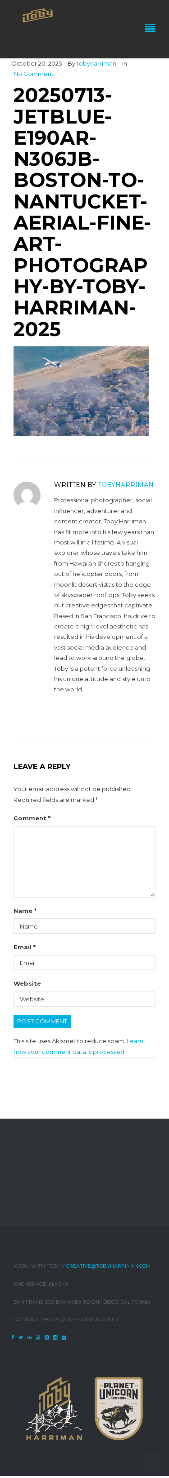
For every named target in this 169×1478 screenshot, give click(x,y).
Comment (32, 818)
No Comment (34, 73)
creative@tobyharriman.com (108, 1266)
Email (25, 947)
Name (25, 910)
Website (27, 983)
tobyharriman (96, 63)
